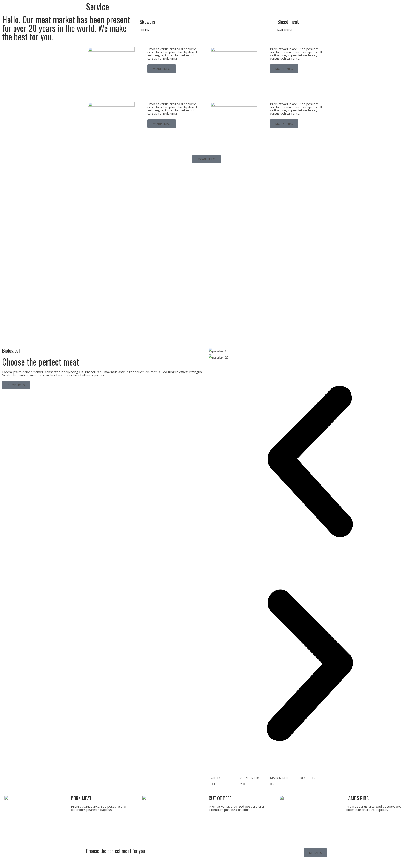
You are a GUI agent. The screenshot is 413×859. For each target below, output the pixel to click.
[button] (310, 462)
